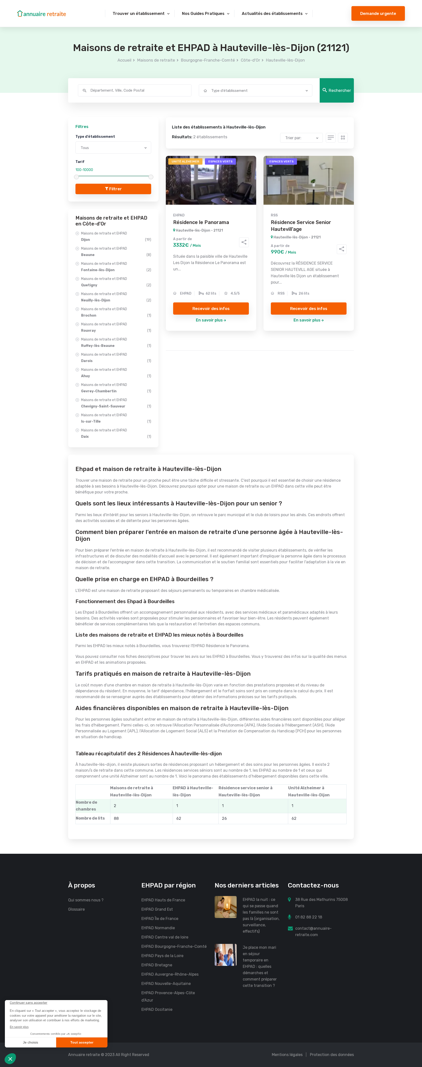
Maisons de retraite (156, 60)
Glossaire (76, 909)
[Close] (410, 1017)
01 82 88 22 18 (308, 917)
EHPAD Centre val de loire (164, 937)
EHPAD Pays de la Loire (162, 955)
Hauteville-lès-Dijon (285, 60)
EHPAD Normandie (158, 928)
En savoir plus (209, 320)
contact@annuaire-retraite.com (313, 931)
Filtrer (115, 188)
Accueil (124, 60)
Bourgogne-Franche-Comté (208, 60)
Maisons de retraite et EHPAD (116, 236)
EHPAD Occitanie (156, 1009)
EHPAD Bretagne (156, 965)
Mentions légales (287, 1054)
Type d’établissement (95, 136)
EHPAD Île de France (159, 918)
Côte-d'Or (250, 60)
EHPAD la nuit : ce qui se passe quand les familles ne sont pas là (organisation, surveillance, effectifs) (261, 915)
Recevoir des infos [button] (211, 308)
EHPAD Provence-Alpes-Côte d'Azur (168, 997)
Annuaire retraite (84, 1054)
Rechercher (340, 90)
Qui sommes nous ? (86, 900)
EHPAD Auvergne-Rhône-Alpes (170, 974)
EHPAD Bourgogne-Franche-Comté (174, 946)
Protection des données (332, 1054)
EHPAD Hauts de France (163, 900)
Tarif (79, 162)
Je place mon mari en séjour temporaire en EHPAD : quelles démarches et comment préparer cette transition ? (260, 966)
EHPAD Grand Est (157, 909)
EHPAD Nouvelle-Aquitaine (166, 983)
